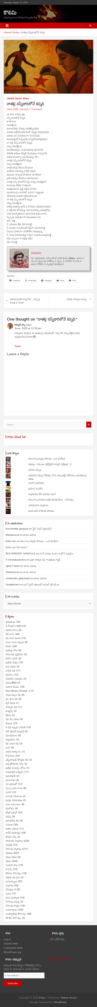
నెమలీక (9, 844)
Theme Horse (68, 997)
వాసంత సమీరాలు (14, 796)
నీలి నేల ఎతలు (12, 719)
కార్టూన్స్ (9, 710)
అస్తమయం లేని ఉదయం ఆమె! (42, 493)
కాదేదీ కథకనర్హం (13, 832)
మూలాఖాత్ (11, 775)
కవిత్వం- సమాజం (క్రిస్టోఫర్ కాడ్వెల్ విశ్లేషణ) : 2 (49, 464)
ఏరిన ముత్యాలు (12, 897)
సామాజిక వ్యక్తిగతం (14, 654)
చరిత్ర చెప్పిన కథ (13, 694)
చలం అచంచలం (13, 804)
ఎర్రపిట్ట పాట (12, 650)
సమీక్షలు (10, 889)
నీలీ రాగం (10, 633)
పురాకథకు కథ (12, 820)
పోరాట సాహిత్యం (13, 873)
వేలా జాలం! (21, 547)
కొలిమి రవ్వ (11, 836)
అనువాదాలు (11, 909)
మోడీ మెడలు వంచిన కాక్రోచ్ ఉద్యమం (57, 553)
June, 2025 (12, 109)
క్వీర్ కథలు (10, 702)
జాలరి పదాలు (29, 534)
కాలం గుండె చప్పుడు (15, 642)
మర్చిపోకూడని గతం (15, 763)
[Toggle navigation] (7, 26)
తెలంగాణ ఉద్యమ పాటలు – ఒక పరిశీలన (39, 540)
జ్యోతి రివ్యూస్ (11, 812)
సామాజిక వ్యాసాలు (14, 840)
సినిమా (9, 646)
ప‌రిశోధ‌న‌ (10, 808)
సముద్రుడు (24, 109)
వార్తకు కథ (10, 670)
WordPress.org (12, 952)
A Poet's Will (13, 625)
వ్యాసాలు (9, 885)
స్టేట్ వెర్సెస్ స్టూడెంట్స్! (42, 528)
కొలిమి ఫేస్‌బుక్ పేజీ (16, 436)
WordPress (60, 1002)
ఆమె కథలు (11, 666)
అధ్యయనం (10, 739)
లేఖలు (8, 715)
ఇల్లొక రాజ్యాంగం (13, 751)
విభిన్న (8, 816)
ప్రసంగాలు (10, 779)
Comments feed (13, 947)
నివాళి (8, 792)
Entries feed (11, 943)
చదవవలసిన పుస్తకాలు (38, 505)
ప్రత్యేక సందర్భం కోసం (16, 767)
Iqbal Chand (12, 565)
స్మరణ (8, 893)
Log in (7, 939)
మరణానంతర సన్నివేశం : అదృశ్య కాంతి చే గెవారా (25, 300)
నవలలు (9, 824)
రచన (8, 747)
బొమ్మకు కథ (11, 706)
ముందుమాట (11, 735)
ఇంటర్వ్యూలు (11, 881)
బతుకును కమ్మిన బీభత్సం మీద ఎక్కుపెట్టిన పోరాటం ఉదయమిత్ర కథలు (57, 477)
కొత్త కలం (10, 755)
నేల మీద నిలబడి (13, 638)
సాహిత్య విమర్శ (12, 901)
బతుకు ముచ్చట (13, 877)
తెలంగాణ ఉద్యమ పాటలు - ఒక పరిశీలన (47, 458)
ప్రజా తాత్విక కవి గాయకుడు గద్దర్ (45, 559)
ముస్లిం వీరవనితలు (14, 800)
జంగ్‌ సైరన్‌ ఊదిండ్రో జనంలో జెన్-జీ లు (41, 584)
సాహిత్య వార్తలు (13, 905)
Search (88, 425)
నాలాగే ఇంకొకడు (36, 482)
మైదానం (9, 674)
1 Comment (36, 109)
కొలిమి (10, 12)
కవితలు (26, 98)
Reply (18, 346)
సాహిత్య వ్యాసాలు (13, 848)
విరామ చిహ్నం (35, 469)
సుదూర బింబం (12, 686)
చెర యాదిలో (11, 783)
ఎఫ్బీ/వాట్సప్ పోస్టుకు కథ (17, 759)
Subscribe (13, 983)
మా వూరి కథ (12, 698)
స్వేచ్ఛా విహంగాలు (14, 787)
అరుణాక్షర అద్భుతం (15, 771)
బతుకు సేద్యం (12, 662)
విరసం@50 (11, 682)
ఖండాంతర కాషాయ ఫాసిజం (41, 510)
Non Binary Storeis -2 (18, 690)
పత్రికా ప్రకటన (12, 828)
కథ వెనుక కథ (12, 743)
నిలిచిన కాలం (12, 629)
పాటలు (9, 723)
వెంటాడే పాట (12, 865)
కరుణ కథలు (11, 856)
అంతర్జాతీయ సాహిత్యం (16, 913)
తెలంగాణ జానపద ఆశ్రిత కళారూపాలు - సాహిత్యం (51, 499)
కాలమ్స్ (9, 869)
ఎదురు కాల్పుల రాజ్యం (77, 299)
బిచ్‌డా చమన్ (12, 658)
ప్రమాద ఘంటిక (35, 488)
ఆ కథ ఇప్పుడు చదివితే (16, 727)
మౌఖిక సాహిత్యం (13, 917)
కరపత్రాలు (10, 621)
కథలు (8, 860)
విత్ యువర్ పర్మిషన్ (15, 731)
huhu (9, 547)
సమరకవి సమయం (14, 98)
